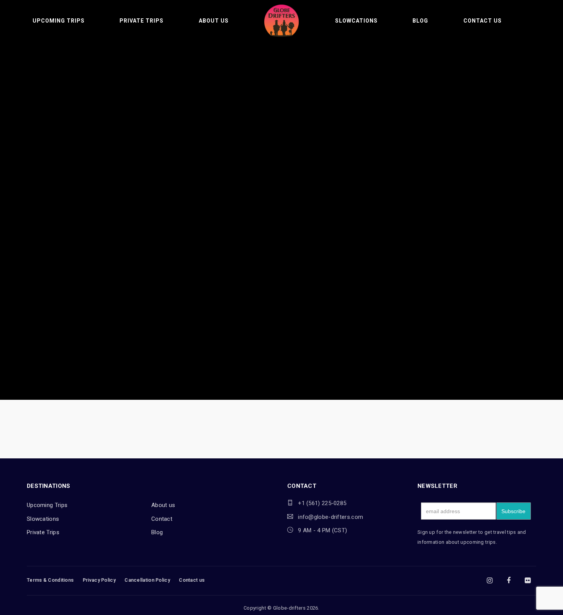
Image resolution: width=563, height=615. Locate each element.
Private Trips (141, 21)
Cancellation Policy (147, 580)
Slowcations (356, 21)
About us (214, 21)
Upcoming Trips (59, 21)
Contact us (482, 21)
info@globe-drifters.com (330, 517)
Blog (420, 21)
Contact (161, 518)
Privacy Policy (99, 580)
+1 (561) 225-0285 (322, 503)
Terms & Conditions (50, 580)
